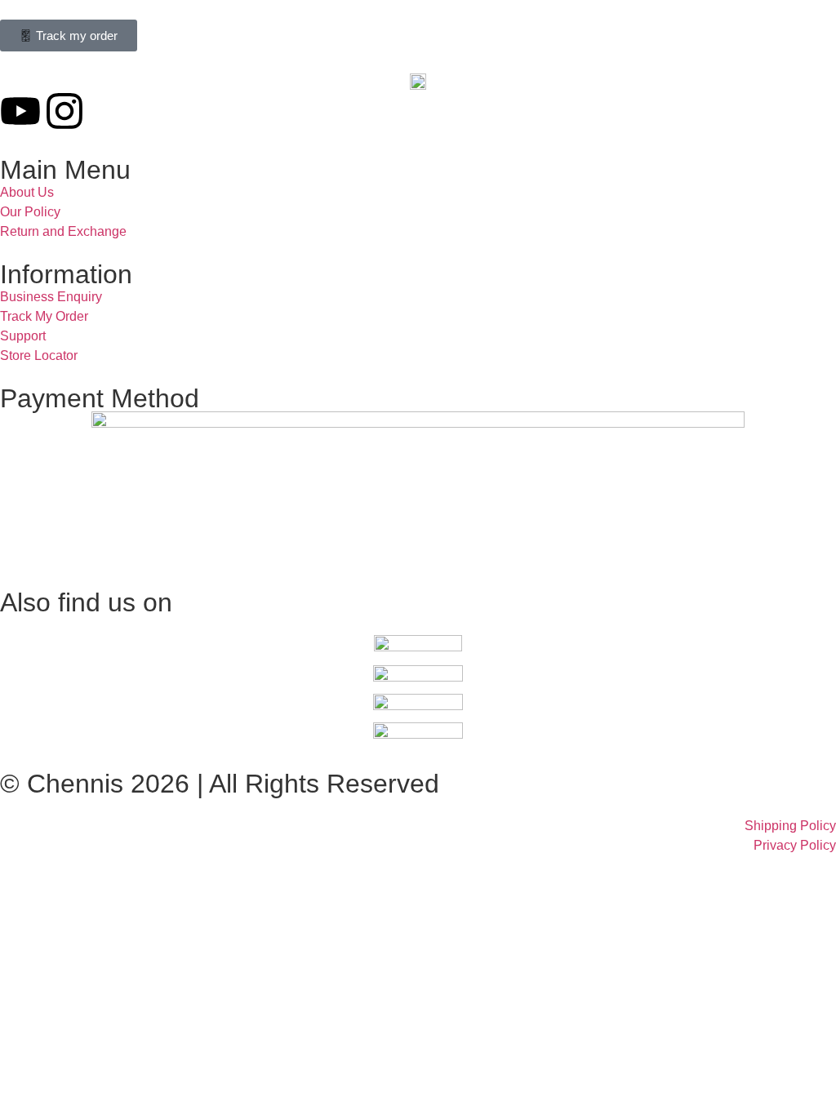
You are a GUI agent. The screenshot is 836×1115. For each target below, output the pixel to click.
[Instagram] (64, 111)
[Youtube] (20, 111)
